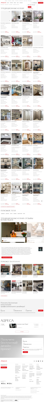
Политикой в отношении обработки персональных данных (6, 400)
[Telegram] (42, 361)
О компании (38, 377)
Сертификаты (24, 378)
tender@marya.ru (17, 388)
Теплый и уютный (20, 213)
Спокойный (14, 213)
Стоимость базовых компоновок (32, 368)
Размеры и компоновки (25, 370)
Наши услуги (30, 371)
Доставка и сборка (31, 375)
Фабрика (38, 379)
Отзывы (23, 368)
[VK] (34, 361)
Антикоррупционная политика (34, 392)
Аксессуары (16, 380)
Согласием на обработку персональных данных (20, 312)
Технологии (16, 371)
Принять (16, 400)
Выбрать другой (30, 8)
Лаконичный (7, 213)
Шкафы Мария (17, 369)
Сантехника (16, 379)
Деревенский (3, 213)
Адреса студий (31, 381)
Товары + (16, 375)
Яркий (24, 213)
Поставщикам (38, 369)
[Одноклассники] (36, 361)
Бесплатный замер (31, 374)
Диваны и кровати (17, 377)
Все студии (22, 331)
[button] (34, 2)
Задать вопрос (4, 367)
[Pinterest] (40, 361)
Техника (16, 378)
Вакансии (38, 382)
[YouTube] (38, 361)
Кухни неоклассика (17, 368)
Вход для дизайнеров (39, 373)
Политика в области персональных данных (35, 391)
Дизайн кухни (24, 369)
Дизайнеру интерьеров (40, 368)
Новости (38, 380)
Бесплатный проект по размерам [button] (7, 257)
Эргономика (23, 377)
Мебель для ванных (17, 370)
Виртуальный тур (39, 381)
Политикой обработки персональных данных (30, 312)
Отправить (40, 310)
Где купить (30, 379)
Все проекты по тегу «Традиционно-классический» (7, 206)
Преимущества (17, 372)
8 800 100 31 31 (4, 365)
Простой (11, 213)
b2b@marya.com (32, 388)
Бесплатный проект (31, 373)
